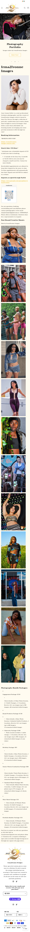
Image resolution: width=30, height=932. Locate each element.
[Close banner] (28, 1)
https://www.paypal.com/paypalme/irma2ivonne (14, 182)
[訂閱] (25, 893)
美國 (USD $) (9, 915)
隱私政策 (13, 927)
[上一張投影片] (11, 61)
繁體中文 (20, 915)
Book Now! (15, 55)
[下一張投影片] (18, 61)
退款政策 (8, 927)
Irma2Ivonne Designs (13, 926)
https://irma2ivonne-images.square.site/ (9, 143)
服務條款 (19, 927)
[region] (15, 1)
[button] (2, 8)
